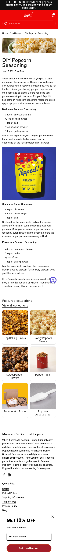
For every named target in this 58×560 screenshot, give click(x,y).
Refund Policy (9, 493)
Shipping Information (13, 497)
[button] (53, 15)
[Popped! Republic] (28, 15)
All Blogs (16, 33)
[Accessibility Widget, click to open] (53, 280)
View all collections (15, 305)
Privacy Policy (9, 506)
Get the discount (29, 548)
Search (5, 489)
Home (5, 33)
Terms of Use (9, 501)
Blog (4, 510)
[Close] (52, 516)
